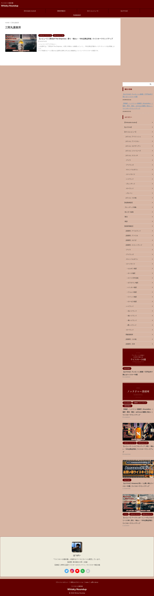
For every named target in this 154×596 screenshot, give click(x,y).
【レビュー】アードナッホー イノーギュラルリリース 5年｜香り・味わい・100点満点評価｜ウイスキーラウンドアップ (138, 520)
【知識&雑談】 (77, 15)
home (87, 582)
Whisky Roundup (9, 6)
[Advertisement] (138, 49)
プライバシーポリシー (62, 582)
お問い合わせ (94, 582)
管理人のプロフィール (77, 582)
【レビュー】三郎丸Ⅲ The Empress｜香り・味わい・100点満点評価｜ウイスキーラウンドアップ (75, 39)
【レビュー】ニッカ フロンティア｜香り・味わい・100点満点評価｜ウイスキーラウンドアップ (138, 449)
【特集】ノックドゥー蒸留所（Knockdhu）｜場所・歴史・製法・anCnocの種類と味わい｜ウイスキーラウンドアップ (138, 105)
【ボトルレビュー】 (93, 11)
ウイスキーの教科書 (77, 586)
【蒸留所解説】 (61, 11)
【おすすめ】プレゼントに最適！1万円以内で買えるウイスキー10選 (138, 95)
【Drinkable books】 (29, 11)
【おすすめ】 (124, 11)
